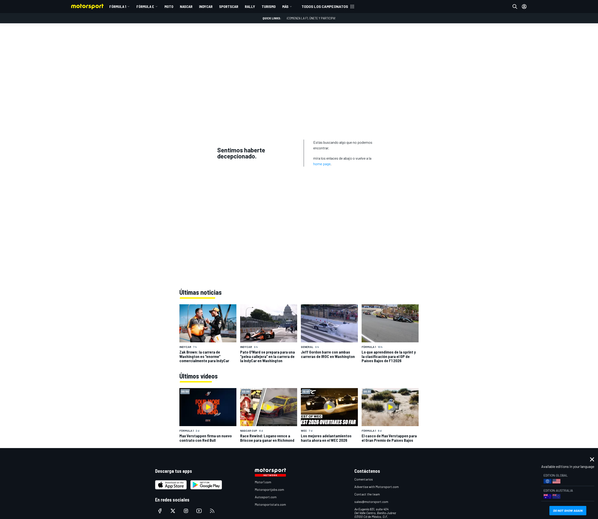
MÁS (285, 6)
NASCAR (186, 6)
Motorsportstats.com (270, 504)
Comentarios (363, 479)
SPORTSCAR (228, 6)
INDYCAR (206, 6)
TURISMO (269, 6)
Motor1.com (263, 482)
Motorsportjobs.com (269, 489)
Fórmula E (145, 6)
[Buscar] (515, 6)
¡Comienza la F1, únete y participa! (311, 18)
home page (322, 163)
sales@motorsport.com (371, 502)
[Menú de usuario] (524, 6)
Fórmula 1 (117, 6)
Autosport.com (266, 497)
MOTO (168, 6)
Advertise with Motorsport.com (376, 487)
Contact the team (367, 494)
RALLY (250, 6)
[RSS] (212, 510)
